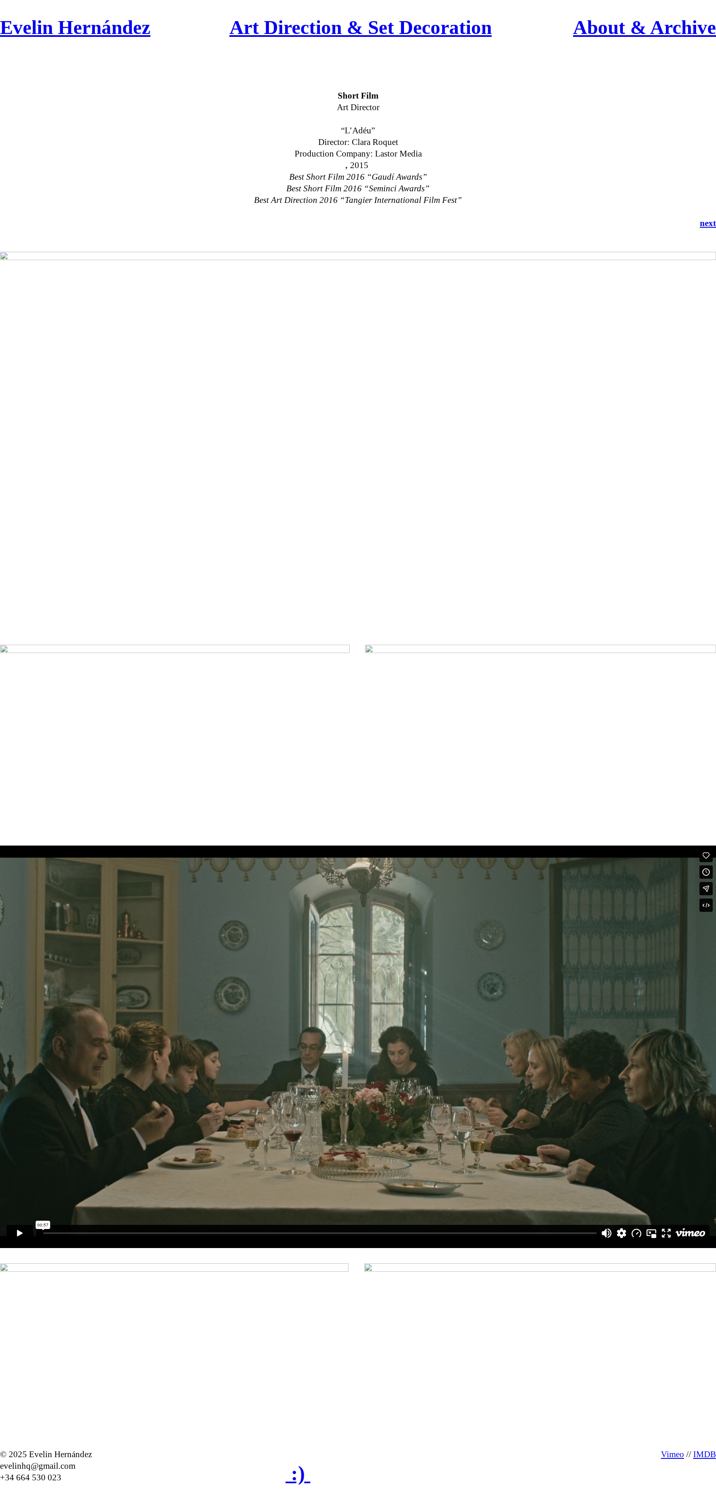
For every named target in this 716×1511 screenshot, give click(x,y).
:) (256, 1473)
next (708, 223)
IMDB (704, 1454)
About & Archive (644, 27)
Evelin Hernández (75, 27)
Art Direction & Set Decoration (361, 27)
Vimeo (672, 1454)
